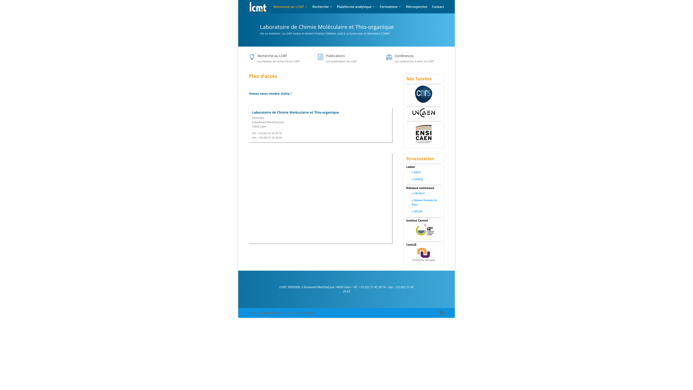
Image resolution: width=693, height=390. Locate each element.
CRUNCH (419, 193)
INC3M (418, 211)
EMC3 (417, 172)
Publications (335, 56)
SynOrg (418, 179)
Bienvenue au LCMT (289, 7)
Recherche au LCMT (272, 56)
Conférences (404, 56)
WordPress (307, 313)
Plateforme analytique (354, 7)
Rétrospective (416, 7)
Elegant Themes (272, 313)
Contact (438, 7)
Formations (389, 7)
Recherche (320, 7)
